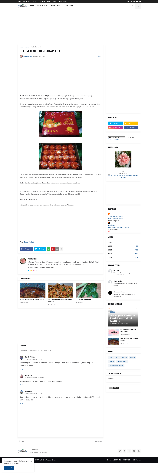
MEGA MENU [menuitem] (69, 6)
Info (117, 357)
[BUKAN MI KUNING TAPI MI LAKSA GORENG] (60, 290)
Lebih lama (98, 441)
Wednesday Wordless (116, 365)
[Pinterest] (53, 249)
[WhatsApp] (48, 249)
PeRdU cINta (32, 259)
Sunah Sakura (30, 357)
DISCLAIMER (63, 1)
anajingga (111, 225)
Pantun (132, 357)
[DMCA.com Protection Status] (113, 388)
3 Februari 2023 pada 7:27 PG (33, 393)
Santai (112, 361)
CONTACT (35, 1)
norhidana (28, 375)
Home (109, 460)
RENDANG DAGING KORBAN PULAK (32, 300)
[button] (132, 6)
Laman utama (24, 47)
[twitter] (128, 1)
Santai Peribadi (36, 47)
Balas (21, 369)
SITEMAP (42, 1)
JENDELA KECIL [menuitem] (56, 6)
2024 (123, 250)
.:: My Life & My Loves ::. (116, 216)
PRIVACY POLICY (52, 1)
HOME (19, 1)
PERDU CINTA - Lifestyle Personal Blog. (43, 460)
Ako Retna (28, 391)
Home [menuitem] (32, 6)
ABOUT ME (26, 1)
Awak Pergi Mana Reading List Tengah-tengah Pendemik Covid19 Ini (123, 318)
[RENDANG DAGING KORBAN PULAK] (32, 290)
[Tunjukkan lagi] (61, 249)
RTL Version (137, 460)
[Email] (57, 249)
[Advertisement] (79, 26)
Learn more (16, 463)
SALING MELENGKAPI (83, 300)
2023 (123, 254)
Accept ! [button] (9, 468)
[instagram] (134, 1)
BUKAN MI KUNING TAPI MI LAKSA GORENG (60, 301)
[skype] (140, 1)
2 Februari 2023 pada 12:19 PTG (34, 378)
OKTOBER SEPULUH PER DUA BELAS (128, 331)
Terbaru (21, 441)
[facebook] (137, 1)
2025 (123, 246)
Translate (115, 139)
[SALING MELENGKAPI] (88, 290)
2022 (123, 257)
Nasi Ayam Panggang (115, 218)
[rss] (131, 1)
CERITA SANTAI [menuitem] (42, 6)
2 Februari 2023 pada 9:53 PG (33, 359)
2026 (123, 242)
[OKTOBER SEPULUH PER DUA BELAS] (113, 332)
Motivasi (124, 357)
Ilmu (111, 357)
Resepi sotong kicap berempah (118, 227)
